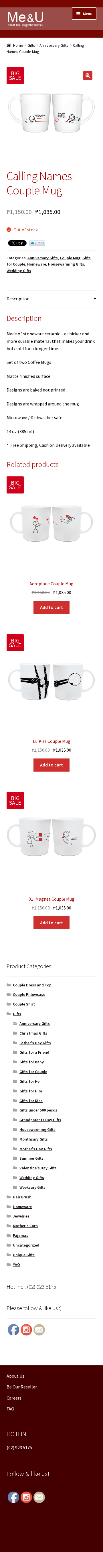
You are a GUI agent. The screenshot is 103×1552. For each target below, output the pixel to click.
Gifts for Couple (33, 1071)
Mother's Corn (25, 1225)
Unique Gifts (24, 1254)
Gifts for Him (30, 1091)
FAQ (10, 1409)
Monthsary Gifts (33, 1139)
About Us (15, 1376)
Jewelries (21, 1216)
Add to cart (51, 607)
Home (18, 45)
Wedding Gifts (19, 270)
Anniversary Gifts (53, 45)
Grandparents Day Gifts (40, 1119)
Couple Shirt (24, 1004)
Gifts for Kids (31, 1100)
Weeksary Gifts (32, 1187)
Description (18, 298)
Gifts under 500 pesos (38, 1110)
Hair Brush (22, 1197)
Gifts (31, 45)
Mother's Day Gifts (35, 1148)
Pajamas (20, 1235)
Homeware (36, 264)
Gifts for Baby (31, 1061)
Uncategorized (26, 1245)
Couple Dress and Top (32, 985)
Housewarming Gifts (66, 264)
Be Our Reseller (22, 1387)
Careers (14, 1398)
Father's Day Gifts (35, 1042)
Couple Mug (70, 257)
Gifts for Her (30, 1081)
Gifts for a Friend (34, 1052)
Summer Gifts (31, 1158)
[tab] (52, 299)
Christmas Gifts (33, 1033)
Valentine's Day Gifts (38, 1167)
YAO (16, 1264)
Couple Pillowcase (29, 994)
